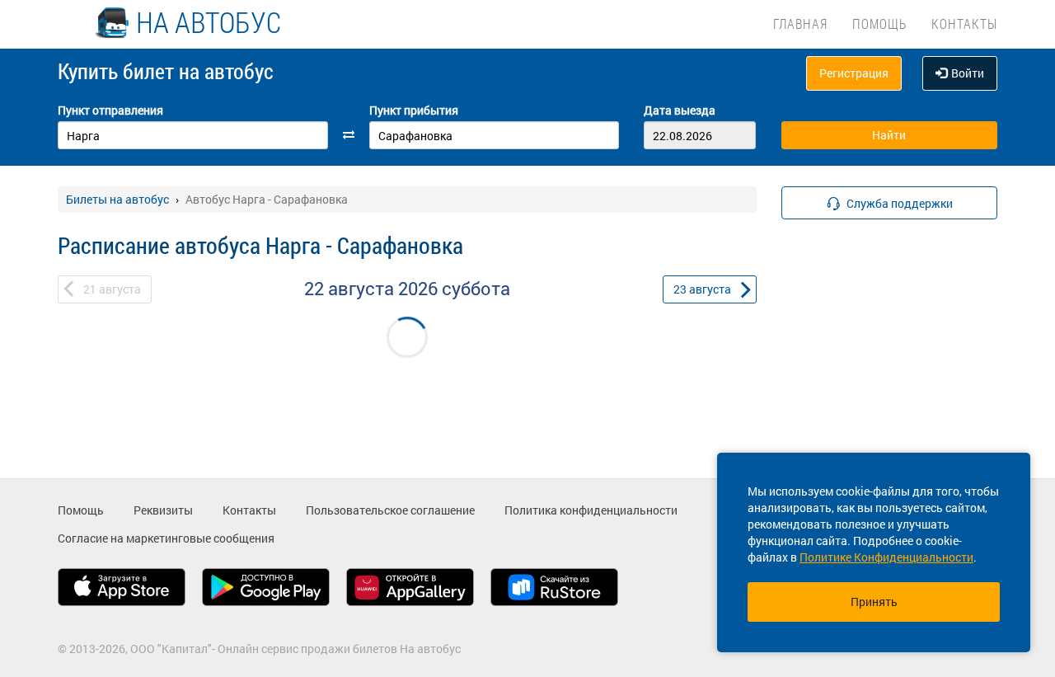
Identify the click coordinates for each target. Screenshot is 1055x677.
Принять (874, 601)
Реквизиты (163, 510)
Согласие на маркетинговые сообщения (166, 538)
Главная (800, 23)
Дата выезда (679, 110)
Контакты (964, 23)
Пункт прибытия (413, 110)
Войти (967, 73)
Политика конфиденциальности (591, 510)
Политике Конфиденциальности (886, 557)
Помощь (879, 23)
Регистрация (854, 73)
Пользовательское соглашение (390, 510)
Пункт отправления (110, 110)
